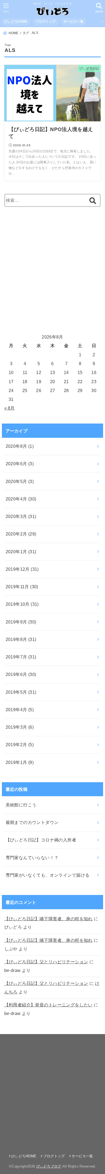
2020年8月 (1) (20, 446)
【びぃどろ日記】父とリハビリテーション (46, 961)
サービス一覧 (73, 21)
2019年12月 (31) (22, 569)
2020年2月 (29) (21, 533)
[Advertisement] (52, 269)
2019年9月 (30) (21, 621)
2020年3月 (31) (21, 516)
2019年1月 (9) (20, 762)
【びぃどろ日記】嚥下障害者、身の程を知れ (48, 918)
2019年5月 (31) (21, 692)
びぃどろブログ (48, 1166)
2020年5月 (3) (20, 481)
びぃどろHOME (15, 21)
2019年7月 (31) (21, 656)
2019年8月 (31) (21, 639)
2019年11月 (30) (22, 586)
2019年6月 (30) (21, 674)
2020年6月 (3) (20, 463)
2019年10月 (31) (22, 604)
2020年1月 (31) (21, 551)
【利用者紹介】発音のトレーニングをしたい (48, 1004)
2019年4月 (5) (20, 709)
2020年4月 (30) (21, 498)
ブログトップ (46, 21)
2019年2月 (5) (20, 744)
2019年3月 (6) (20, 727)
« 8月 (9, 408)
